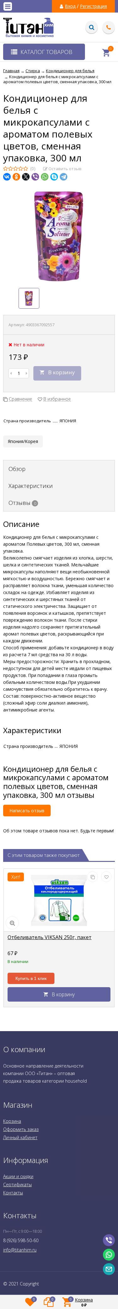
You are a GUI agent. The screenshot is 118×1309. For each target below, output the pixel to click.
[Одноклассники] (16, 177)
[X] (26, 177)
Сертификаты (17, 1184)
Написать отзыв (26, 811)
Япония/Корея (23, 441)
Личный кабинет (20, 1137)
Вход (70, 6)
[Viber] (35, 177)
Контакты (13, 1193)
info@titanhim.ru (20, 1250)
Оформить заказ (21, 1129)
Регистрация (93, 6)
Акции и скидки (18, 1176)
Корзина (12, 1121)
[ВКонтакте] (7, 177)
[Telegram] (63, 177)
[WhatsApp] (44, 177)
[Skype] (54, 177)
